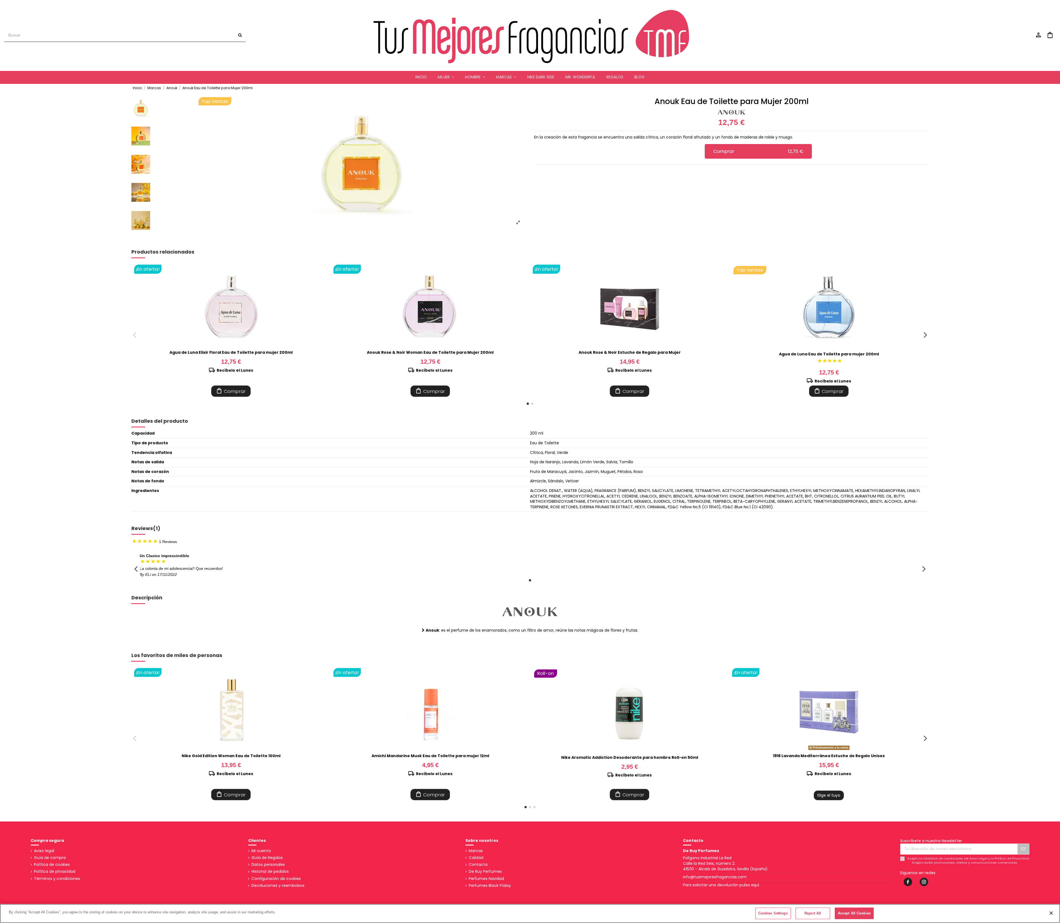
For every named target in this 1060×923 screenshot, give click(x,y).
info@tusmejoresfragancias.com (715, 877)
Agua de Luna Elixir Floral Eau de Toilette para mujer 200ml (231, 352)
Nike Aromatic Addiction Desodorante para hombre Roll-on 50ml (629, 757)
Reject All (812, 913)
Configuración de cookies (276, 878)
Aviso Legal (978, 858)
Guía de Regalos (267, 857)
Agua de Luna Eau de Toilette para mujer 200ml (829, 354)
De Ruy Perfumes (485, 871)
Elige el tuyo (828, 795)
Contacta (478, 864)
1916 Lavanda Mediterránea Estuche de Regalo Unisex (829, 756)
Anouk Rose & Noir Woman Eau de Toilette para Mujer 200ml (430, 352)
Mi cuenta (261, 850)
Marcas (476, 850)
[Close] (1051, 913)
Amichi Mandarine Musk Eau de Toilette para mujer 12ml (430, 756)
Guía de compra (50, 857)
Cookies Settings (773, 913)
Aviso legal (44, 850)
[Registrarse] (1023, 849)
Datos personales (268, 864)
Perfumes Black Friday (490, 885)
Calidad (476, 857)
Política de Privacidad (1012, 858)
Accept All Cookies (854, 913)
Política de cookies (52, 864)
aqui (755, 885)
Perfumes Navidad (486, 878)
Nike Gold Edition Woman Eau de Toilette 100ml (231, 756)
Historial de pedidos (270, 871)
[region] (530, 913)
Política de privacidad (54, 871)
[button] (446, 77)
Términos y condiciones (57, 878)
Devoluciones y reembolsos (277, 885)
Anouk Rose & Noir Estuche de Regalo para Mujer (630, 352)
